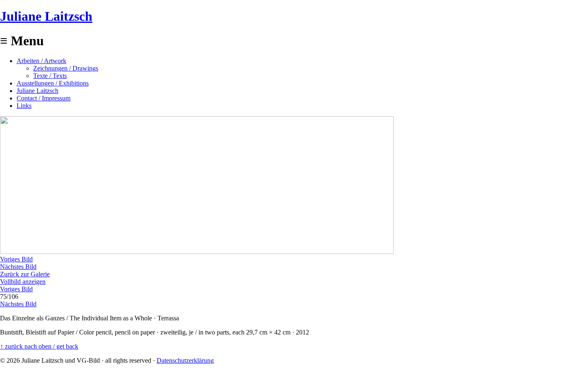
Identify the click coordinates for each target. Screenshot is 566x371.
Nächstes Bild (18, 266)
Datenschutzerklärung (185, 360)
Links (24, 105)
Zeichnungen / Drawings (65, 68)
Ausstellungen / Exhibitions (53, 83)
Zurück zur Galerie (25, 274)
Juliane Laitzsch (46, 16)
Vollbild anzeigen (23, 281)
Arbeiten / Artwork (41, 60)
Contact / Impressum (43, 98)
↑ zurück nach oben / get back (39, 346)
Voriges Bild (16, 259)
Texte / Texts (50, 75)
